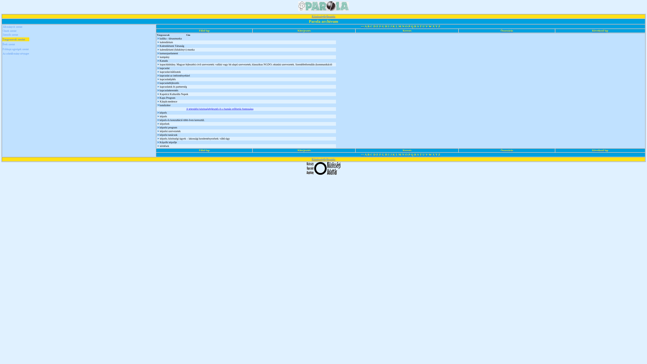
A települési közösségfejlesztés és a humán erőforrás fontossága (219, 109)
